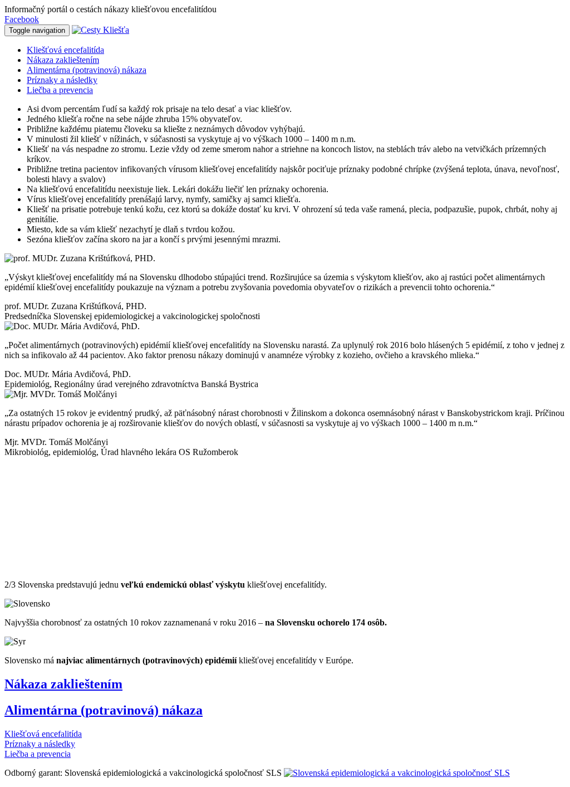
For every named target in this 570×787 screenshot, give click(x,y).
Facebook (21, 19)
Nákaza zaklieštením (63, 60)
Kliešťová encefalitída (65, 50)
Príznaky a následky (62, 80)
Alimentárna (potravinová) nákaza (86, 70)
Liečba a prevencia (60, 90)
